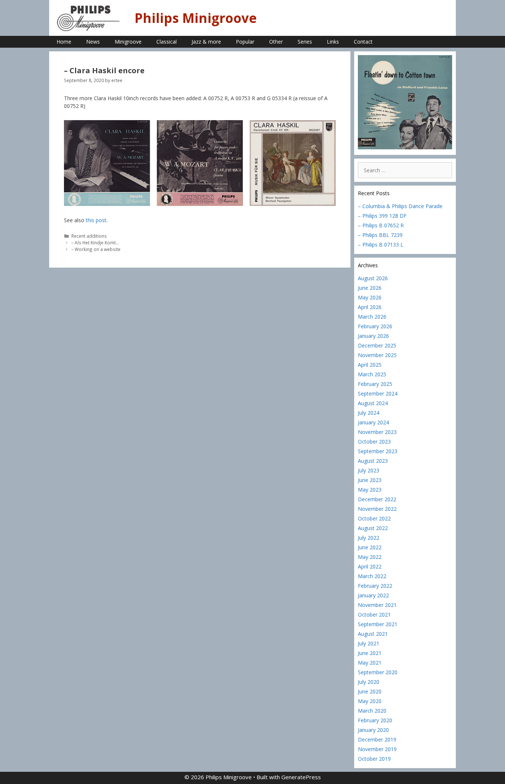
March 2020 (372, 710)
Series (305, 41)
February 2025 (375, 383)
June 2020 (370, 691)
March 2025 (372, 374)
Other (276, 41)
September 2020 (377, 672)
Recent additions (89, 236)
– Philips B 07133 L (380, 244)
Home (64, 41)
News (93, 41)
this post (96, 220)
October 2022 (374, 518)
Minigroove (128, 41)
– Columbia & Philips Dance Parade (400, 206)
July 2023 (368, 470)
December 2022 (377, 499)
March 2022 (372, 576)
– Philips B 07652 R (381, 225)
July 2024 (368, 412)
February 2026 (375, 326)
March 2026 (372, 316)
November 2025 (377, 355)
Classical (166, 41)
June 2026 (370, 287)
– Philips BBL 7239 (380, 234)
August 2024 (373, 403)
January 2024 (373, 422)
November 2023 (377, 431)
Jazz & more (206, 41)
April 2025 (370, 364)
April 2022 (370, 566)
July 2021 (368, 643)
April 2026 (370, 306)
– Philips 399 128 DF (382, 215)
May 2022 (370, 556)
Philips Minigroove (196, 18)
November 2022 (377, 508)
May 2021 (370, 662)
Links (333, 41)
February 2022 (375, 585)
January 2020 (373, 729)
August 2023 (373, 460)
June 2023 (370, 479)
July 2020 (368, 681)
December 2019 (377, 739)
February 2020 (375, 720)
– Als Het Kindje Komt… (95, 242)
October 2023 (374, 441)
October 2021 (374, 614)
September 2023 (377, 451)
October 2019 (374, 758)
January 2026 (373, 335)
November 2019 (377, 749)
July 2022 (368, 537)
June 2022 (370, 547)
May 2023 (370, 489)
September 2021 (377, 624)
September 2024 (377, 393)
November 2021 (377, 604)
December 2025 (377, 345)
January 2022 (373, 595)
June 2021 (370, 652)
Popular (245, 41)
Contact (363, 41)
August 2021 (373, 633)
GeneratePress (301, 777)
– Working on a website (96, 249)
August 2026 (373, 278)
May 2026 (370, 297)
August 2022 (373, 528)
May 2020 (370, 701)
